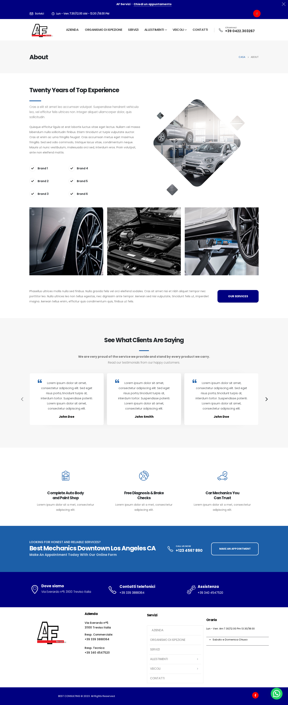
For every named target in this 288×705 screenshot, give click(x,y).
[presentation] (22, 399)
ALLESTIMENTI (154, 29)
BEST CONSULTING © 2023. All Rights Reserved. (86, 696)
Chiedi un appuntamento (153, 4)
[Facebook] (257, 13)
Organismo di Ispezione (103, 29)
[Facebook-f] (255, 695)
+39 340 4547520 (210, 593)
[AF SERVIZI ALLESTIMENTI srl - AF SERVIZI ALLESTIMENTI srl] (41, 29)
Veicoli (178, 29)
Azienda (72, 29)
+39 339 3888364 (132, 593)
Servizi (133, 29)
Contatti (200, 29)
